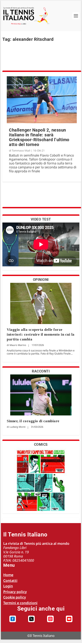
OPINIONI (41, 280)
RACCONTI (41, 371)
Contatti (10, 580)
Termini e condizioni (20, 602)
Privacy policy (15, 591)
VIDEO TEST (41, 219)
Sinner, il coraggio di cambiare (33, 421)
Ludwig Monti (18, 426)
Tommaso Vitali (21, 150)
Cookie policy (14, 597)
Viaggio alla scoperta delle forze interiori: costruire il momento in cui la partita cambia (41, 334)
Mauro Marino (18, 345)
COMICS (41, 444)
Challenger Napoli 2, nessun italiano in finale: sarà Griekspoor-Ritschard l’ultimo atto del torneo (39, 137)
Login (8, 586)
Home (8, 574)
